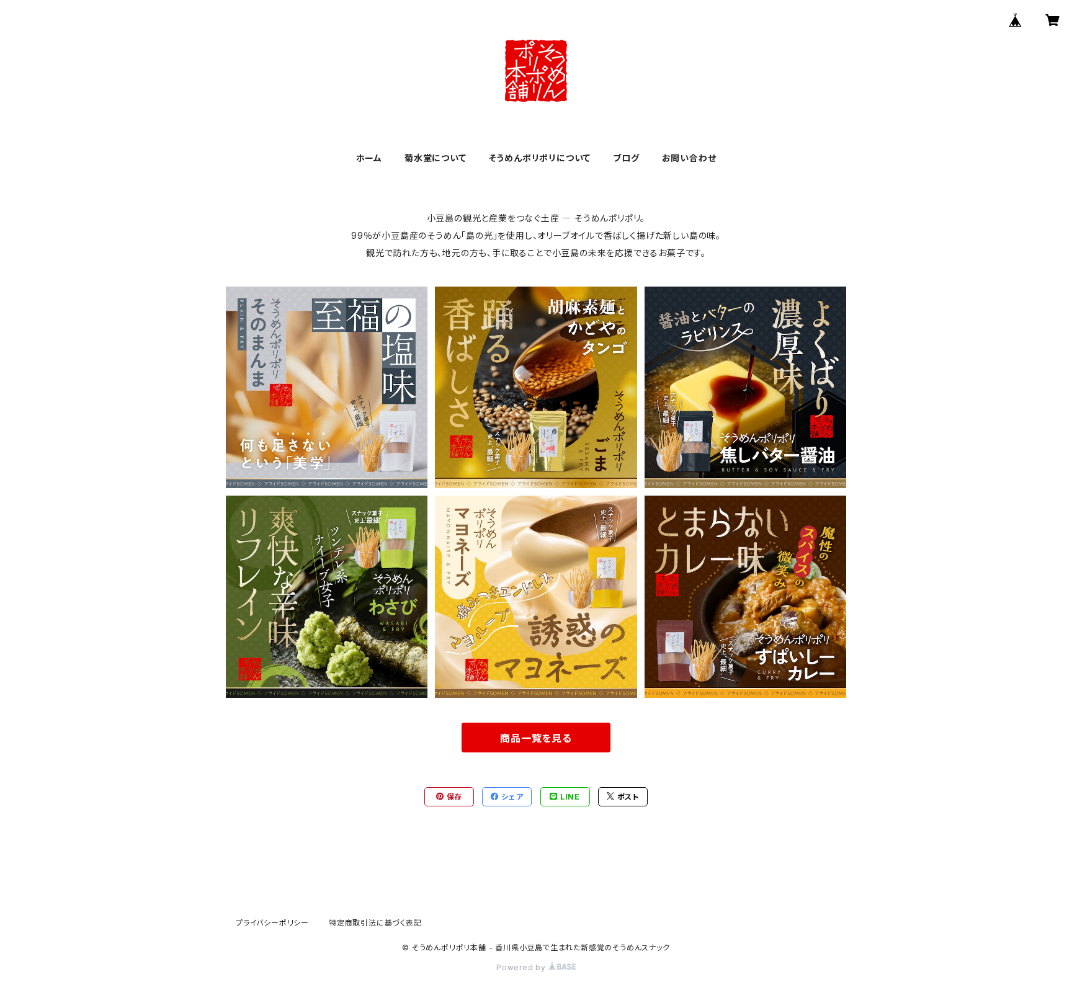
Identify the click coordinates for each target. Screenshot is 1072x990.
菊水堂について (435, 158)
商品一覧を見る (536, 738)
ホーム (369, 158)
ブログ (626, 158)
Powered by (522, 967)
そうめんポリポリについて (540, 158)
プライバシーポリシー (272, 922)
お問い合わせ (689, 158)
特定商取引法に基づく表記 (375, 922)
